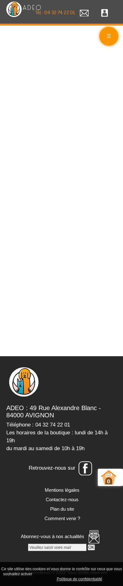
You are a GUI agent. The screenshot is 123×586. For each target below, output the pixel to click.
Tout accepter (46, 573)
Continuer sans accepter (84, 573)
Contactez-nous (61, 499)
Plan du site (61, 509)
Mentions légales (61, 490)
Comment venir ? (61, 518)
